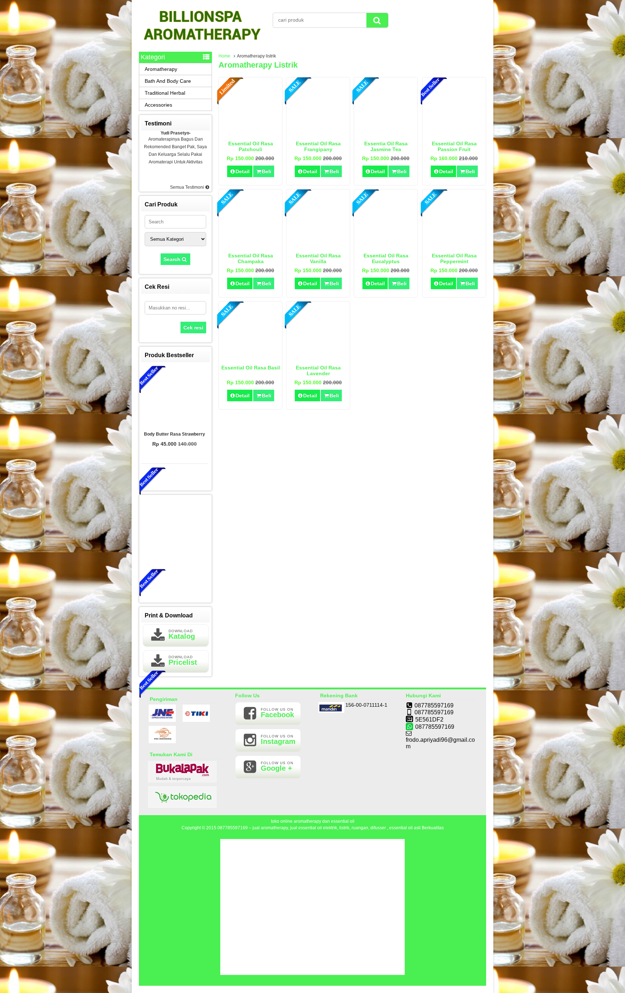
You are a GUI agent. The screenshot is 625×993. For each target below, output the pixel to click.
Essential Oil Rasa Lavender (318, 370)
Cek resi (193, 327)
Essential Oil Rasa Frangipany (318, 146)
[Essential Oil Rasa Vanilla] (318, 245)
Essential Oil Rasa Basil (250, 368)
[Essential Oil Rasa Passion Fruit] (454, 133)
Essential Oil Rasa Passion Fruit (454, 146)
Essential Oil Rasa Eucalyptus (385, 258)
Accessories (158, 105)
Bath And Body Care (168, 81)
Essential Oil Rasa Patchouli (250, 146)
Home (224, 56)
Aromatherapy (161, 69)
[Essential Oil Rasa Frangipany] (318, 133)
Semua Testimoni (187, 187)
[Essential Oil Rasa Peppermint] (454, 245)
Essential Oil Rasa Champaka (250, 258)
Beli (266, 171)
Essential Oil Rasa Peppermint (454, 258)
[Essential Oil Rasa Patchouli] (250, 133)
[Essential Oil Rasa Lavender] (318, 357)
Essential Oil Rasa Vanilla (318, 258)
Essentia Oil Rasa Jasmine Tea (386, 146)
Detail (242, 171)
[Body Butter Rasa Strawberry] (175, 397)
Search (172, 259)
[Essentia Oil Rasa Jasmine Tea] (386, 133)
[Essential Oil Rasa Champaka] (250, 245)
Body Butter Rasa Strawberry (174, 434)
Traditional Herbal (165, 93)
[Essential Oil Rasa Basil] (250, 357)
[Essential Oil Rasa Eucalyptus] (386, 245)
